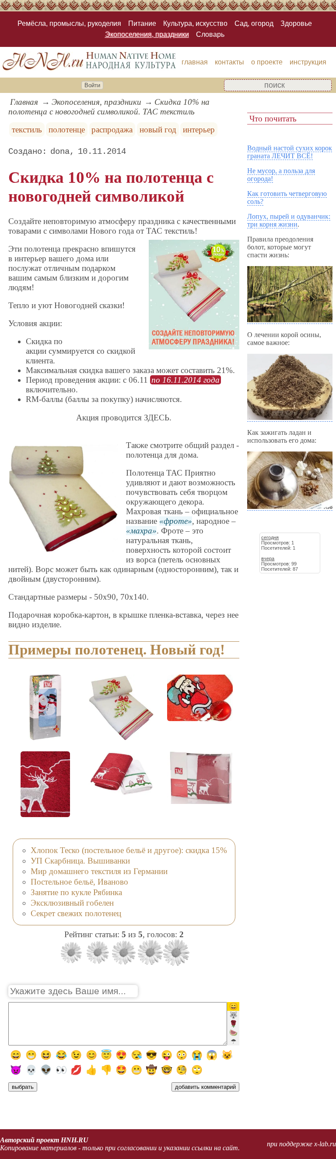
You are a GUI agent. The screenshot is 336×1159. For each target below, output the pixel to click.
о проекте (267, 62)
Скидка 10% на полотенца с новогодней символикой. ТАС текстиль (109, 106)
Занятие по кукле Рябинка (76, 892)
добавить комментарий (205, 1087)
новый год (158, 129)
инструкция (308, 62)
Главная (24, 102)
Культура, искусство (195, 23)
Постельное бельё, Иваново (79, 881)
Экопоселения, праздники (147, 34)
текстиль (27, 129)
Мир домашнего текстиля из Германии (99, 871)
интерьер (199, 129)
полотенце (67, 129)
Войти (92, 85)
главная (195, 62)
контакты (229, 62)
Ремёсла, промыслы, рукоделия (69, 23)
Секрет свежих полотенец (76, 913)
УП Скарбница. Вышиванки (80, 860)
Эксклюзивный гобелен (72, 902)
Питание (142, 23)
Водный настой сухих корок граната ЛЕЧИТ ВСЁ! (289, 152)
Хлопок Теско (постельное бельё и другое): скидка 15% (129, 850)
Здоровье (296, 23)
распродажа (112, 129)
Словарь (210, 34)
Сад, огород (253, 23)
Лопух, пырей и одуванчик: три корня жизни (288, 220)
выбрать (23, 1087)
